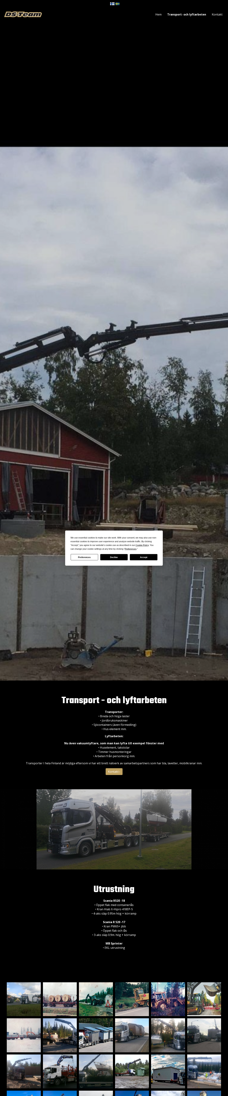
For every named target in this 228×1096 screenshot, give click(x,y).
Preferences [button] (130, 549)
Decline (114, 557)
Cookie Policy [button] (142, 545)
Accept (143, 557)
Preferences (84, 557)
